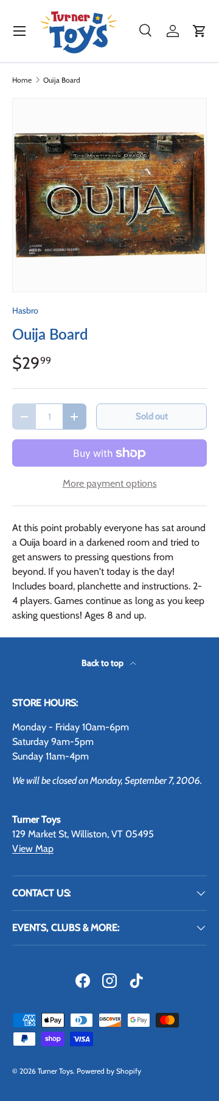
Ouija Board (61, 80)
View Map (33, 848)
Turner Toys (55, 1070)
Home (22, 80)
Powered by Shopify (109, 1070)
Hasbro (25, 310)
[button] (199, 31)
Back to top (103, 662)
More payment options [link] (110, 483)
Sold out (152, 416)
